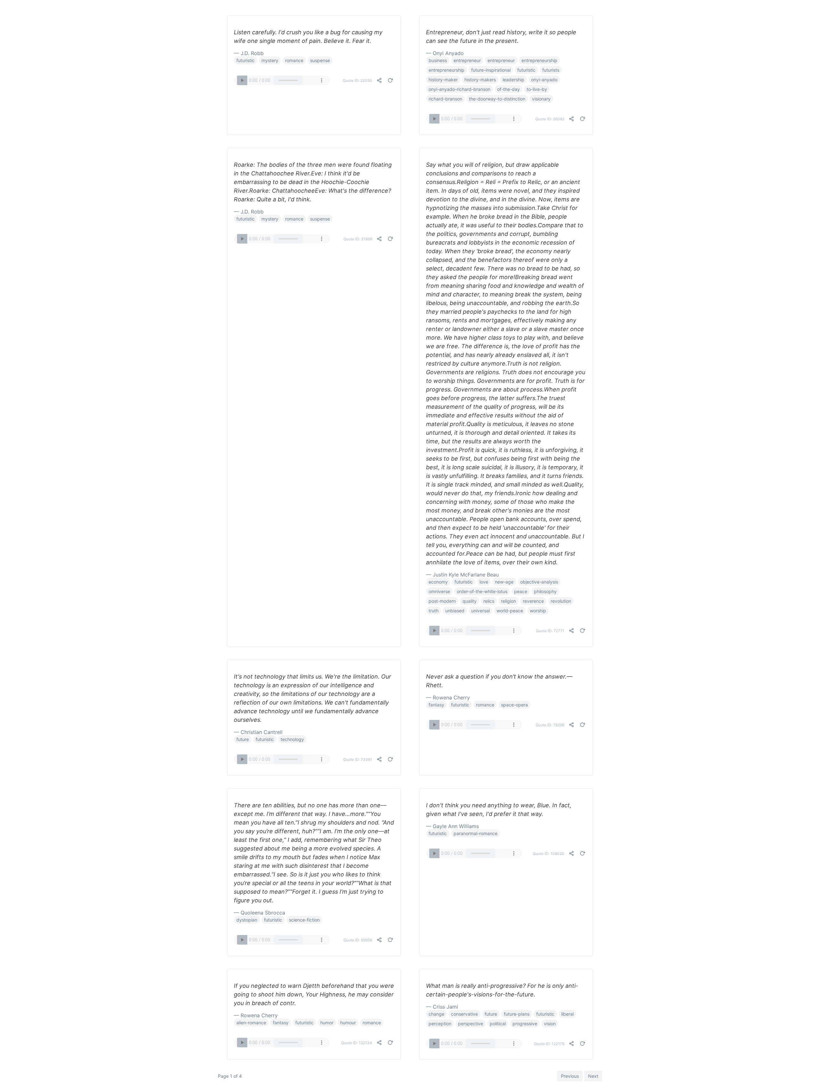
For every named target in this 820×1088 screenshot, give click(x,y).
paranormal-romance (475, 833)
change (436, 1014)
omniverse (439, 591)
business (438, 60)
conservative (464, 1014)
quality (470, 601)
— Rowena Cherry (448, 697)
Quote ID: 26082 (549, 119)
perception (440, 1023)
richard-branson (445, 98)
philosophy (545, 591)
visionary (541, 98)
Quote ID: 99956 (357, 940)
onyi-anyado (544, 79)
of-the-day (508, 89)
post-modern (442, 601)
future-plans (516, 1014)
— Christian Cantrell (258, 732)
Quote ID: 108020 (548, 853)
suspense (320, 60)
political (498, 1023)
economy (438, 581)
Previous (570, 1076)
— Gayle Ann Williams (452, 826)
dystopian (246, 920)
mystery (269, 60)
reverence (533, 601)
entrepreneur (467, 60)
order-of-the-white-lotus (482, 591)
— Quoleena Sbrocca (259, 912)
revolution (561, 601)
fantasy (436, 704)
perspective (470, 1023)
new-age (504, 581)
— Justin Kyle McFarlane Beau (462, 574)
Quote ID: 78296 (550, 724)
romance (294, 60)
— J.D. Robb (249, 53)
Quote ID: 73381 (357, 759)
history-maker (443, 79)
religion (508, 601)
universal (480, 610)
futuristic (245, 60)
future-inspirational (491, 70)
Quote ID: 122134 (356, 1042)
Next (593, 1076)
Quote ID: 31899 (357, 239)
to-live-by (537, 89)
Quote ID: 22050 (357, 80)
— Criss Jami (442, 1006)
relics (488, 601)
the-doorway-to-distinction (497, 98)
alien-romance (251, 1022)
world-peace (509, 610)
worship (538, 610)
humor (326, 1022)
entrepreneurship (539, 60)
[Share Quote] (379, 80)
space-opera (514, 704)
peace (520, 591)
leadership (513, 79)
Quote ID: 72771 (550, 630)
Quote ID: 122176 (549, 1043)
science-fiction (304, 920)
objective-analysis (539, 581)
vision (550, 1023)
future (242, 739)
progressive (524, 1023)
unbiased (454, 610)
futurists (550, 70)
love (484, 581)
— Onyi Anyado (445, 53)
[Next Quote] (390, 80)
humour (348, 1022)
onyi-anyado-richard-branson (459, 89)
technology (292, 739)
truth (434, 610)
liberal (567, 1014)
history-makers (480, 79)
